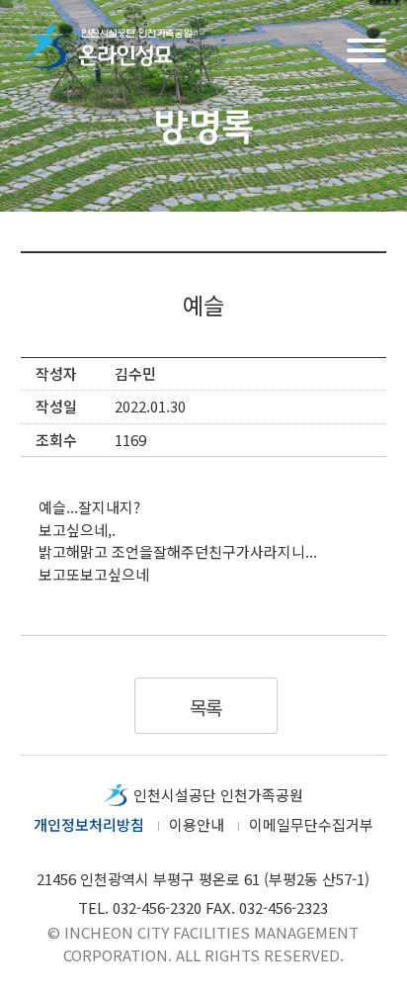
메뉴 (366, 48)
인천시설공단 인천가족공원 (218, 794)
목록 (206, 706)
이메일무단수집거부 (311, 824)
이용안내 (196, 824)
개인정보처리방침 (89, 824)
